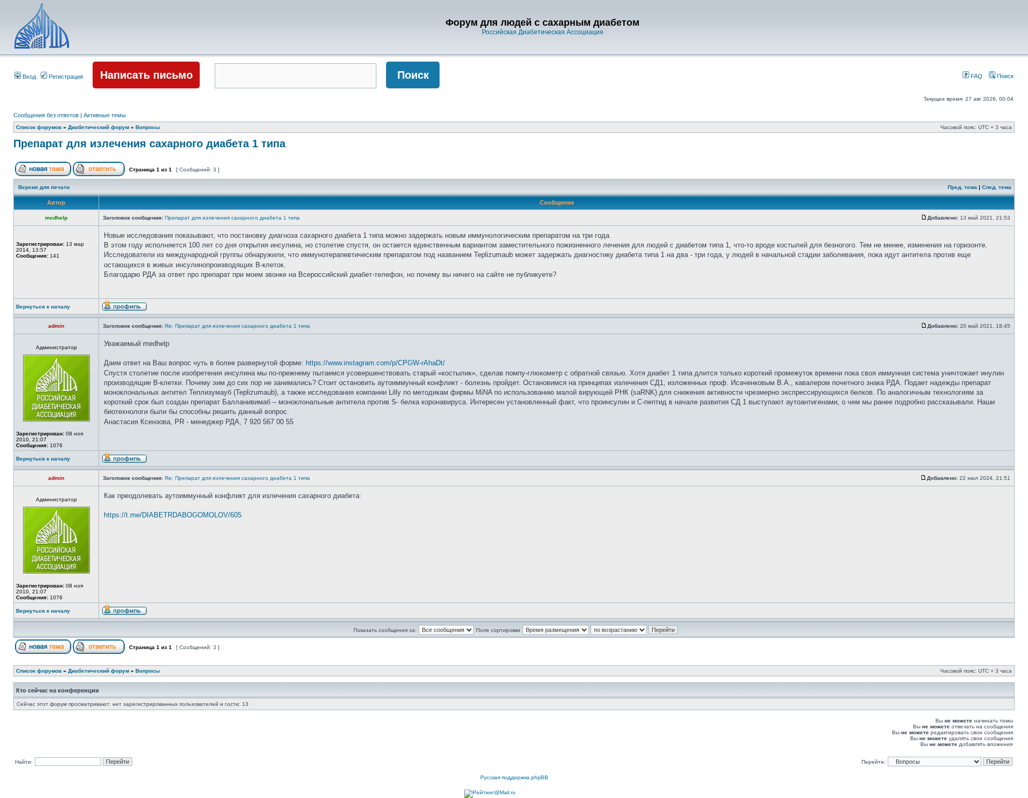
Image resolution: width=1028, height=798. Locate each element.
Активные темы (105, 115)
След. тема (996, 187)
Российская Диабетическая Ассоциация (542, 32)
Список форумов (39, 127)
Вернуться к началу (43, 307)
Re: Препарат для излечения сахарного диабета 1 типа (237, 326)
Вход (28, 76)
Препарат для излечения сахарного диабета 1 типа (149, 143)
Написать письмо (146, 75)
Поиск (1004, 76)
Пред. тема (962, 187)
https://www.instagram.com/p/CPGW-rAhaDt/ (375, 363)
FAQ (975, 76)
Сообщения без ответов (46, 115)
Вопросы (147, 127)
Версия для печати (44, 187)
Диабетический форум (98, 127)
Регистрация (65, 76)
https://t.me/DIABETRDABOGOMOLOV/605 (172, 515)
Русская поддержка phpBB (514, 777)
